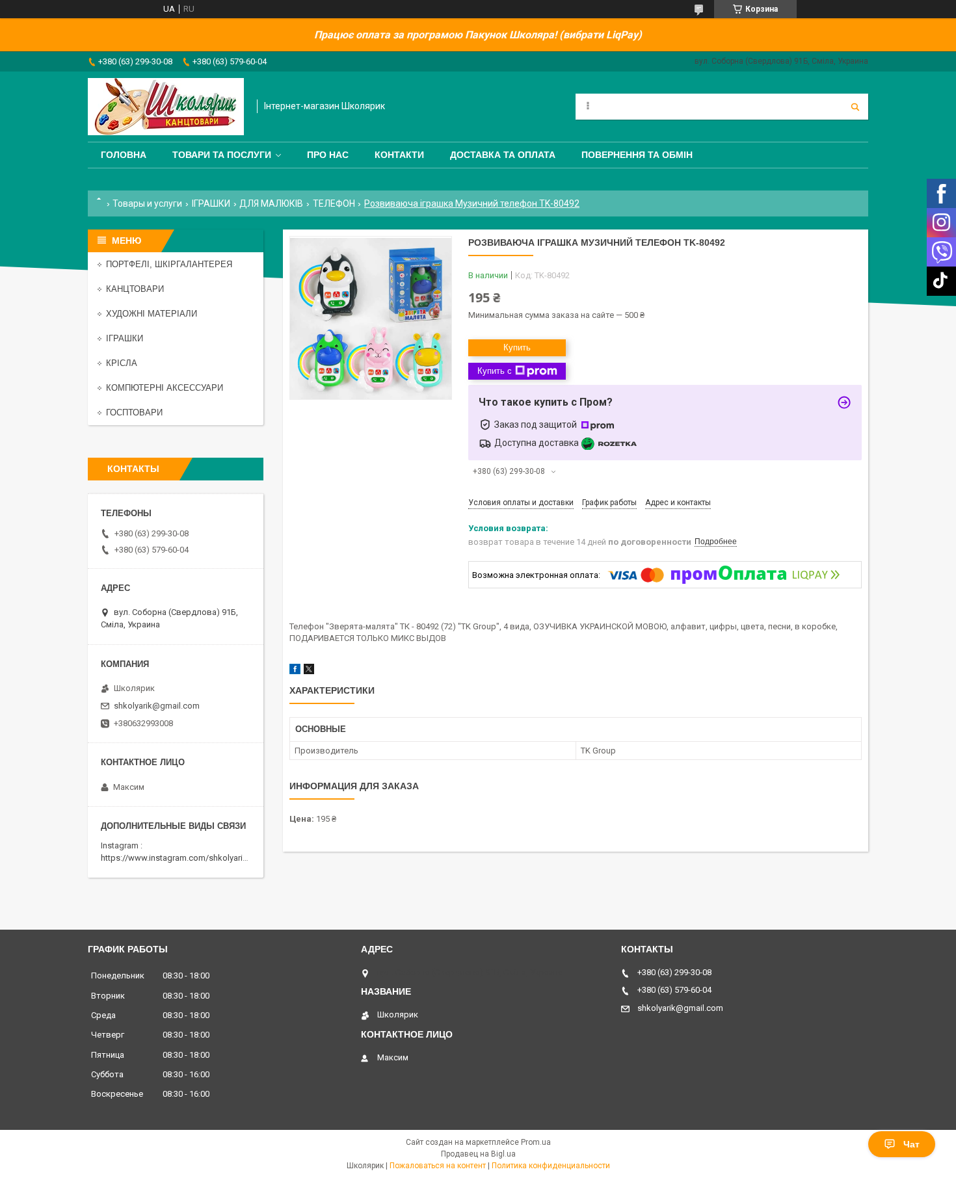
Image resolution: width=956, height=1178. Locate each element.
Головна (123, 155)
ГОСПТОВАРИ (134, 412)
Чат (911, 1144)
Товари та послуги (221, 155)
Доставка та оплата (502, 155)
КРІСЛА (121, 363)
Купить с (494, 371)
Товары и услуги (147, 203)
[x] (309, 671)
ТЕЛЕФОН (334, 203)
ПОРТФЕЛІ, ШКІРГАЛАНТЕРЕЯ (169, 264)
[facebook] (294, 671)
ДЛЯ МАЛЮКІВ (271, 203)
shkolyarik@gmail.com (157, 706)
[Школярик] (166, 106)
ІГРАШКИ (211, 203)
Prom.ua (536, 1142)
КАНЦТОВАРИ (135, 289)
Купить (517, 347)
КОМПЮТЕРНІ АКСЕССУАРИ (164, 388)
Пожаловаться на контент (438, 1165)
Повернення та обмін (637, 155)
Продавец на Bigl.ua (478, 1153)
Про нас (328, 155)
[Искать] (855, 107)
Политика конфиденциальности (551, 1165)
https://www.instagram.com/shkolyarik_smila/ (187, 858)
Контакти (399, 155)
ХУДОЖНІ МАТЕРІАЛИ (151, 314)
